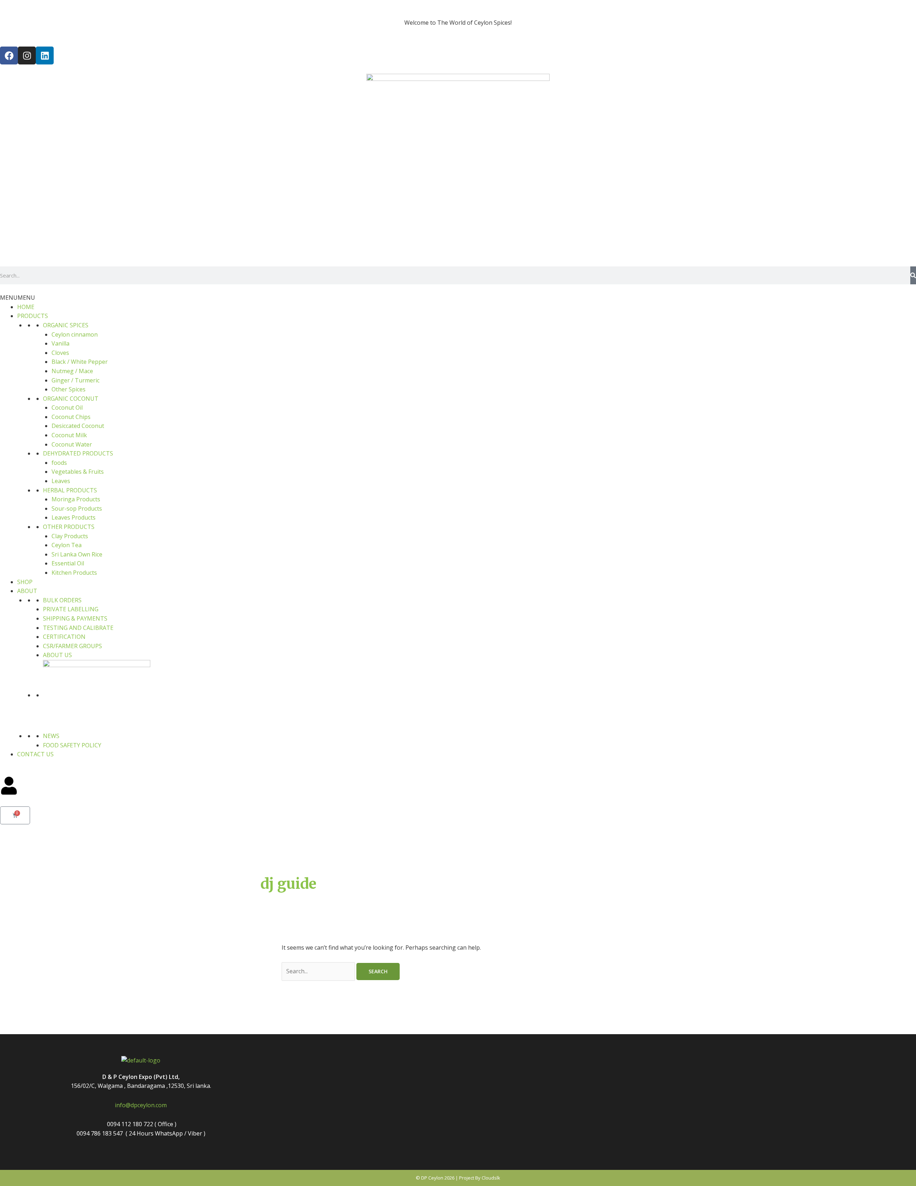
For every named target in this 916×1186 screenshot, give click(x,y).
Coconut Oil (67, 407)
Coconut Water (72, 444)
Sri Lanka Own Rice (77, 554)
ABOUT (27, 591)
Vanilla (60, 343)
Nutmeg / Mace (72, 371)
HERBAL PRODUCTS (70, 490)
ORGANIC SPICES (65, 325)
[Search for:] (319, 971)
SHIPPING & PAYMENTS (75, 618)
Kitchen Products (74, 573)
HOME (25, 307)
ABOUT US (57, 655)
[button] (17, 298)
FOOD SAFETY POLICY (72, 745)
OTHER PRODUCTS (68, 527)
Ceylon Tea (67, 545)
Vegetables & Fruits (78, 472)
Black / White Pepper (80, 362)
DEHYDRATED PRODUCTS (78, 453)
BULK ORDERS (62, 600)
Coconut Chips (71, 417)
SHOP (25, 582)
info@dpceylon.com (141, 1105)
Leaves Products (74, 517)
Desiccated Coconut (78, 426)
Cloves (60, 353)
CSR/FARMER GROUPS (72, 646)
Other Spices (69, 389)
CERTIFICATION (64, 637)
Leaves (61, 481)
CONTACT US (35, 754)
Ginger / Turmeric (75, 380)
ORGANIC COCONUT (70, 398)
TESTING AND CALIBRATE (78, 628)
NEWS (51, 736)
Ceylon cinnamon (75, 334)
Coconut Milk (69, 435)
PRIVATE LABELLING (70, 609)
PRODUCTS (32, 316)
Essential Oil (68, 563)
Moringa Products (76, 499)
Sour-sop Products (77, 508)
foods (59, 463)
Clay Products (70, 536)
